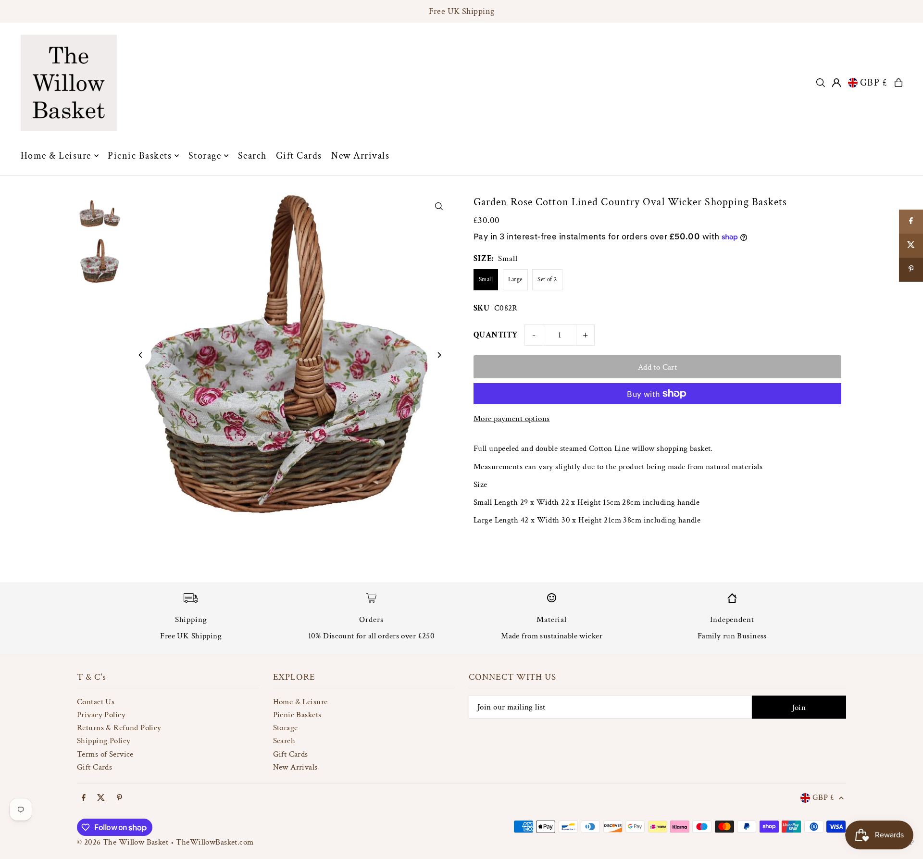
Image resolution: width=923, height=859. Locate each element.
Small (486, 279)
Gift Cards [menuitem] (299, 155)
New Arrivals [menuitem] (360, 155)
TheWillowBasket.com (214, 842)
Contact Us (95, 702)
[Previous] (140, 355)
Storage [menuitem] (205, 155)
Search (284, 740)
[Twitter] (101, 798)
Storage (285, 727)
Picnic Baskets (297, 715)
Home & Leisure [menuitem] (56, 155)
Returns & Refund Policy (119, 727)
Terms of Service (105, 754)
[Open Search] (820, 82)
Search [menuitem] (252, 155)
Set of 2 (547, 279)
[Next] (438, 355)
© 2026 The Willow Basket (122, 842)
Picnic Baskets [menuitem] (140, 155)
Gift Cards (94, 767)
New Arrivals (295, 767)
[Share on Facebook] (911, 222)
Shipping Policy (103, 740)
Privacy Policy (101, 715)
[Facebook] (84, 798)
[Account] (836, 82)
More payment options (512, 418)
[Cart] (898, 82)
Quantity (495, 335)
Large (515, 279)
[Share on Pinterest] (911, 270)
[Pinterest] (119, 798)
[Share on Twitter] (911, 246)
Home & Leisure (300, 702)
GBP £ (874, 82)
